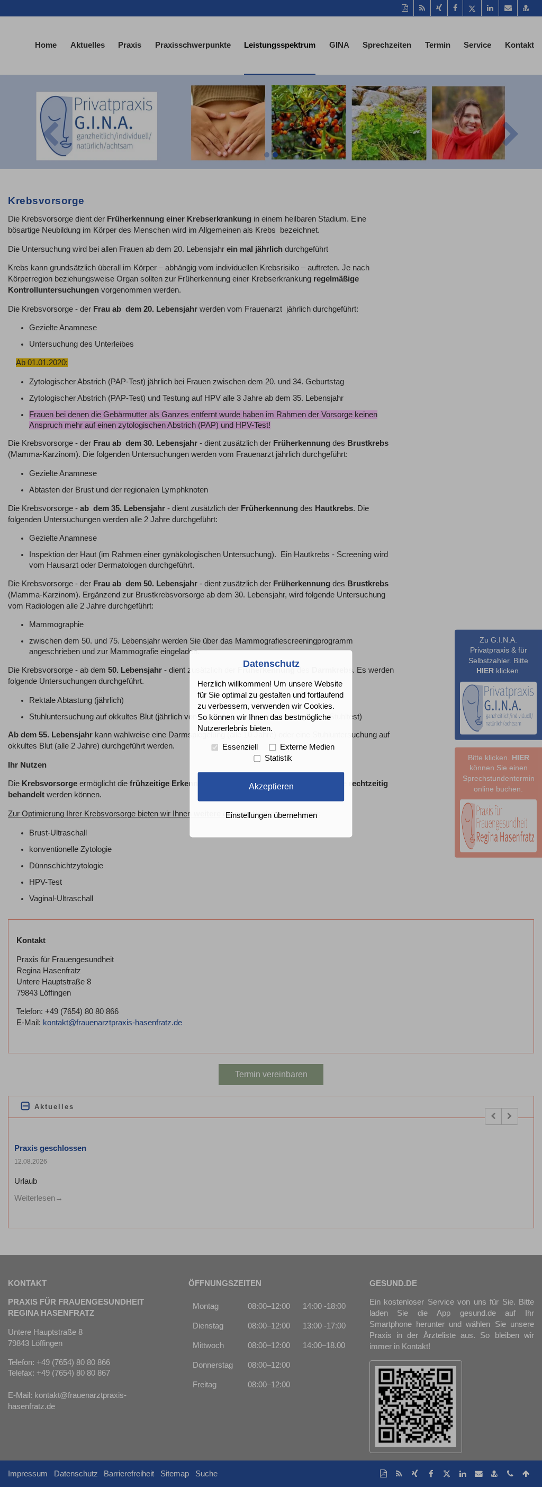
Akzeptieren (271, 786)
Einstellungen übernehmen (271, 815)
